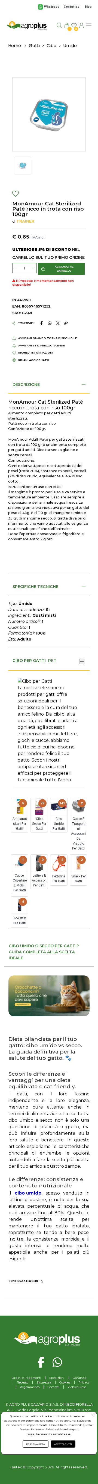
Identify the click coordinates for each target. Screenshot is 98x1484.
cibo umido (28, 1193)
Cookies (64, 1382)
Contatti (53, 1387)
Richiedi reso (77, 1387)
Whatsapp (51, 6)
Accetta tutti (63, 1444)
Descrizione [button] (26, 384)
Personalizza (35, 1444)
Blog (88, 6)
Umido (70, 45)
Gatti (34, 45)
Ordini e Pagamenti (26, 1378)
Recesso (22, 1382)
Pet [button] (52, 660)
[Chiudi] (81, 661)
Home (14, 45)
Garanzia (80, 1378)
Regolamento (29, 1387)
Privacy (84, 1382)
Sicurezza (43, 1382)
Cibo (51, 45)
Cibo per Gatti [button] (29, 660)
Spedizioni (57, 1378)
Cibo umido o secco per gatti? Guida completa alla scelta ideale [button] (44, 951)
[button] (61, 269)
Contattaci (72, 6)
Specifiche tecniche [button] (35, 586)
